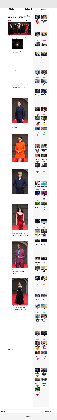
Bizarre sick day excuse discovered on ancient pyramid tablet (37, 235)
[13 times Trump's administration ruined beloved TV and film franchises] (44, 165)
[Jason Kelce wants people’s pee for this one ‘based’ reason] (37, 315)
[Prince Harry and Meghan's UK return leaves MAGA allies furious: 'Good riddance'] (37, 81)
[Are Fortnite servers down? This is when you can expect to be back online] (37, 305)
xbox (37, 209)
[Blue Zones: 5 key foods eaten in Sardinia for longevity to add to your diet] (44, 182)
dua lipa (37, 114)
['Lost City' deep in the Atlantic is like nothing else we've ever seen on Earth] (44, 240)
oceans (37, 134)
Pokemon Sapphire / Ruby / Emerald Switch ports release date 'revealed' (44, 356)
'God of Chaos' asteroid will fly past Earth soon (44, 159)
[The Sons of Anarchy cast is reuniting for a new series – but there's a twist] (37, 44)
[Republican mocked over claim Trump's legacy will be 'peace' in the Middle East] (44, 81)
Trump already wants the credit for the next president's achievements (37, 58)
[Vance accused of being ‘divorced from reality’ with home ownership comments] (44, 108)
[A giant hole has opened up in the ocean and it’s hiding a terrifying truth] (37, 128)
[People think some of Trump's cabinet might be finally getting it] (44, 333)
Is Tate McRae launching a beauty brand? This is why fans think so (44, 320)
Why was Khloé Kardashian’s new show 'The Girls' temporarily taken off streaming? (44, 38)
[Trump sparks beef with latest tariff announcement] (37, 145)
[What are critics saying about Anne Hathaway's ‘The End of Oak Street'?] (44, 203)
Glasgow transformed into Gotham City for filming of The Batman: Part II (44, 300)
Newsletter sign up (44, 9)
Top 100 (13, 11)
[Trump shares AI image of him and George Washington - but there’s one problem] (37, 333)
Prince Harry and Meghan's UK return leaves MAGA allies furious (37, 85)
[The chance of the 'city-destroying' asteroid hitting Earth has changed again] (37, 277)
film (37, 264)
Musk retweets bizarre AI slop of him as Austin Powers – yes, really (37, 356)
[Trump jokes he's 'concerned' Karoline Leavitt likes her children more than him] (44, 44)
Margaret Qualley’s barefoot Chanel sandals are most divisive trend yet (37, 38)
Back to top (54, 411)
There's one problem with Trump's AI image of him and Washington (37, 337)
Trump (23, 11)
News (16, 11)
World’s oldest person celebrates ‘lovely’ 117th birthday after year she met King (44, 282)
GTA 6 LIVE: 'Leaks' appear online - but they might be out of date (44, 21)
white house (44, 171)
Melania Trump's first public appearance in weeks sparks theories (37, 76)
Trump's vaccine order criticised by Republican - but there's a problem (37, 383)
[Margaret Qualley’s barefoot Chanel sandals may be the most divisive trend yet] (37, 34)
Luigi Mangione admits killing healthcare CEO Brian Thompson (37, 347)
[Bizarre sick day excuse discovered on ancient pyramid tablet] (37, 230)
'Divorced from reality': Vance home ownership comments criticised (44, 113)
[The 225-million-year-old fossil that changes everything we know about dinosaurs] (44, 128)
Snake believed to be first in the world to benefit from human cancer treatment (37, 300)
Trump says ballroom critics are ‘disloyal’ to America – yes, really (44, 272)
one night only (37, 394)
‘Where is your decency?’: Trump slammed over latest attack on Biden (44, 374)
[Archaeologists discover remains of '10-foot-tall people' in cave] (44, 145)
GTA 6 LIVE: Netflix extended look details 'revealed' (37, 197)
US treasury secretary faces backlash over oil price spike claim (44, 76)
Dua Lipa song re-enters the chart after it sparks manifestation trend (44, 95)
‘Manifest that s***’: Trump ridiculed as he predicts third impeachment (37, 95)
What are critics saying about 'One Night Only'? (37, 392)
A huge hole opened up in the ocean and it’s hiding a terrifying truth (37, 132)
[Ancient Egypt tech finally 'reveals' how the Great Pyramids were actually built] (44, 305)
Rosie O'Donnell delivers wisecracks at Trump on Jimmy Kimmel (44, 235)
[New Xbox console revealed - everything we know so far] (37, 203)
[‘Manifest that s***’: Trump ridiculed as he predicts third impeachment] (37, 91)
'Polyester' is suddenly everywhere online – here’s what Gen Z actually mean (44, 197)
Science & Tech (27, 11)
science (44, 134)
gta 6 (37, 199)
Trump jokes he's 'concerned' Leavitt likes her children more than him (44, 48)
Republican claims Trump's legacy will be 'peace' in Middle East (44, 85)
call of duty (44, 264)
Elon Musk (37, 358)
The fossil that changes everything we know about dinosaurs (44, 132)
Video (38, 11)
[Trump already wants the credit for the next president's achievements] (37, 54)
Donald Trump (37, 171)
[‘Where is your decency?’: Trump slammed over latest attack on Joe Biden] (44, 369)
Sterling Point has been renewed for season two (37, 271)
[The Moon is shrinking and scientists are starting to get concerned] (44, 220)
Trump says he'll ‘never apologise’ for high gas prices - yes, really (37, 169)
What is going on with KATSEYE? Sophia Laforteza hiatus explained (37, 245)
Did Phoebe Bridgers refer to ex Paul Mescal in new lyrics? (44, 347)
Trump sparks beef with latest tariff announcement (37, 150)
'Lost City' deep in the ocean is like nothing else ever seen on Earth (44, 244)
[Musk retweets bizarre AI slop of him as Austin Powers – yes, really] (37, 352)
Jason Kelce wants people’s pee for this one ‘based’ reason (37, 320)
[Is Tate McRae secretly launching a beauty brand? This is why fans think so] (44, 315)
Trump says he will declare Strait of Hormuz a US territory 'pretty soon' (37, 225)
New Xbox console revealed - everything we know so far (37, 207)
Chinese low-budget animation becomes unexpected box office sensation (44, 123)
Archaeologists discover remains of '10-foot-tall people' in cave (44, 150)
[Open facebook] (46, 411)
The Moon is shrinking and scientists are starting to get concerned (44, 225)
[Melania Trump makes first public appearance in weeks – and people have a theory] (37, 71)
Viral (31, 11)
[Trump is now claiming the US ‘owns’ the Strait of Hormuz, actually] (37, 369)
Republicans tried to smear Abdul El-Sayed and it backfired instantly (37, 21)
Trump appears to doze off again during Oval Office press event (44, 58)
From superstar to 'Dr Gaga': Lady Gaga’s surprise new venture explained (37, 187)
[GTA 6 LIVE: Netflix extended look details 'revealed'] (37, 193)
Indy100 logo (28, 9)
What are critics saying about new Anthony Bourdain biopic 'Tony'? (37, 262)
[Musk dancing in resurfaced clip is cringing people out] (44, 379)
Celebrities (35, 11)
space (44, 161)
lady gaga (37, 189)
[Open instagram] (50, 411)
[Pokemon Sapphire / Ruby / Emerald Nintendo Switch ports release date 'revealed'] (44, 352)
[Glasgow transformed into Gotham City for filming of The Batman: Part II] (44, 295)
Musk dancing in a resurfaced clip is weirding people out (44, 383)
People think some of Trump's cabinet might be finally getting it (44, 337)
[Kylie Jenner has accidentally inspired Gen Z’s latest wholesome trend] (37, 155)
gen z (44, 199)
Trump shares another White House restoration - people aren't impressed (37, 123)
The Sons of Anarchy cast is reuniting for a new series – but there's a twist (37, 48)
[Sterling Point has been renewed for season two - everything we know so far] (37, 268)
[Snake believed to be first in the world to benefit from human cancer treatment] (37, 295)
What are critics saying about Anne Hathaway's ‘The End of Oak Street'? (44, 207)
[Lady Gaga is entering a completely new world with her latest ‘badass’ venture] (37, 182)
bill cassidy (37, 385)
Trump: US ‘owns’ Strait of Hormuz (37, 373)
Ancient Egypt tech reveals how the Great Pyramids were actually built (44, 310)
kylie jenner (38, 161)
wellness (44, 189)
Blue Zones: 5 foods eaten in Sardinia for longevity (44, 186)
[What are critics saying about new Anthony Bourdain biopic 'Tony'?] (37, 258)
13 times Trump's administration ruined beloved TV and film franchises (44, 169)
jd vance (44, 114)
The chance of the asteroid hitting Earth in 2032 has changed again (37, 282)
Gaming (20, 11)
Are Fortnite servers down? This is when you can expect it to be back (37, 310)
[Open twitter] (48, 411)
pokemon (44, 358)
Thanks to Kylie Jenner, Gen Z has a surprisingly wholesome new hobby (37, 159)
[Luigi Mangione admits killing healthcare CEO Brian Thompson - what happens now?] (37, 342)
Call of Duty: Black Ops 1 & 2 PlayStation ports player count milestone (44, 262)
